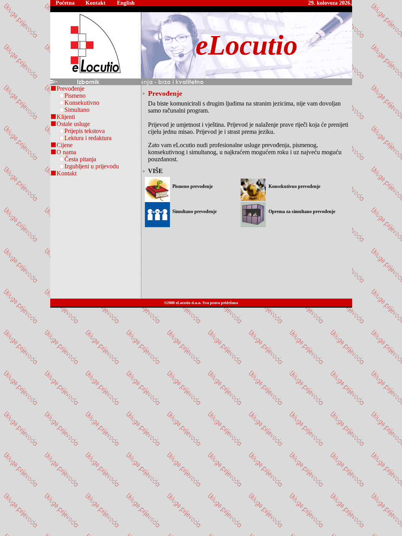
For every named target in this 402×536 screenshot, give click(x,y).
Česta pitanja (80, 159)
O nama (66, 152)
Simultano (77, 109)
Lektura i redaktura (87, 138)
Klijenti (66, 116)
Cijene (65, 145)
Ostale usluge (73, 123)
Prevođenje (70, 88)
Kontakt (67, 173)
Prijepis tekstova (84, 131)
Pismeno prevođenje (192, 186)
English (126, 3)
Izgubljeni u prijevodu (91, 166)
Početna (65, 3)
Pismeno (75, 95)
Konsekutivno (81, 102)
